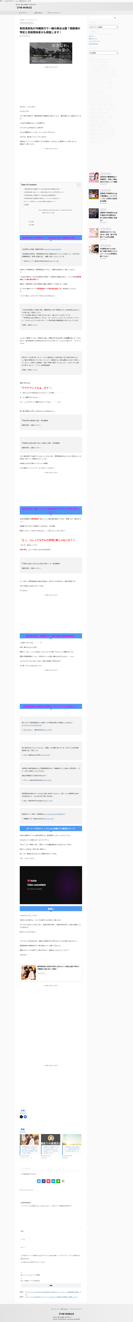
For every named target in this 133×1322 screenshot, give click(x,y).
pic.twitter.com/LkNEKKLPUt (55, 814)
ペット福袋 (108, 96)
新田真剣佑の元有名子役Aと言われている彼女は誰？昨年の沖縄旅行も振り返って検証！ (57, 211)
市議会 (100, 108)
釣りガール (103, 129)
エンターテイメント (27, 1190)
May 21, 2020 (47, 730)
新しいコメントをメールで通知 (30, 1275)
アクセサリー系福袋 (109, 71)
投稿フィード (93, 38)
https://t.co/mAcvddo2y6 (52, 249)
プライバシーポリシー (54, 13)
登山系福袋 (93, 125)
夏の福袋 (103, 104)
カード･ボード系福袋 (96, 75)
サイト (23, 1247)
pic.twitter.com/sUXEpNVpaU (32, 725)
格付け (103, 117)
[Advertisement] (51, 86)
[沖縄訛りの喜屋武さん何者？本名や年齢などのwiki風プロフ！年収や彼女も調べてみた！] (50, 1139)
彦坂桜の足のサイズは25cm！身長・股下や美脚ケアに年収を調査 (108, 234)
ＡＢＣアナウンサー (105, 138)
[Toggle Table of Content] (77, 185)
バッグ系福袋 (107, 83)
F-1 (91, 62)
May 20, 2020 (45, 755)
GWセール (98, 62)
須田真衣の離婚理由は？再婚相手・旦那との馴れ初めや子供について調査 (108, 179)
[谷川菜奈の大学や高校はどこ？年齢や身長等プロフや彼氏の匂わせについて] (71, 1139)
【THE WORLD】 (24, 7)
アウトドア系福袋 (95, 71)
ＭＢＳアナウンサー (96, 142)
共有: (32, 221)
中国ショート (94, 104)
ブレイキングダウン (96, 96)
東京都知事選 (94, 117)
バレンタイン (94, 87)
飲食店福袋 (93, 138)
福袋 (101, 125)
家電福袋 (92, 108)
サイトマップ (22, 13)
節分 (107, 125)
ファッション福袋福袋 (96, 92)
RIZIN (106, 62)
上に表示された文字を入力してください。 (34, 1262)
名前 (22, 1231)
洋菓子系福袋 (94, 121)
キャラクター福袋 (111, 75)
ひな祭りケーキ (104, 66)
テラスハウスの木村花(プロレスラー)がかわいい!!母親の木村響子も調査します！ (51, 1297)
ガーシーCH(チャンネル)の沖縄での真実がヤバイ (40, 201)
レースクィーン (105, 100)
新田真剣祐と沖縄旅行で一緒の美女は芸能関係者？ (41, 195)
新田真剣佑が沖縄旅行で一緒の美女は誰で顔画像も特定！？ (43, 189)
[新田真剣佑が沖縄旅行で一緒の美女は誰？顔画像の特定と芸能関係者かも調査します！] (53, 1181)
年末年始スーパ (110, 108)
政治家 (105, 113)
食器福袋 (110, 134)
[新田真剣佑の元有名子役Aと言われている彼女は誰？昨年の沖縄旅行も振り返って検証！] (29, 1139)
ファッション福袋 (106, 87)
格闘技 (110, 117)
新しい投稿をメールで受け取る (30, 1281)
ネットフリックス (95, 83)
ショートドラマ (94, 79)
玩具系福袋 (104, 121)
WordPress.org (93, 44)
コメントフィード (94, 41)
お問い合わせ (38, 13)
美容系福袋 (93, 129)
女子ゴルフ (112, 104)
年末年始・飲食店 (95, 113)
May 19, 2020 (54, 261)
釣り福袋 (111, 129)
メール (23, 1239)
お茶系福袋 (93, 66)
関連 (32, 225)
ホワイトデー (94, 100)
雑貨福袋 (92, 134)
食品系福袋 (102, 134)
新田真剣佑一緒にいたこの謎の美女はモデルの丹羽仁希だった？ (45, 192)
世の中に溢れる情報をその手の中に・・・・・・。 (66, 1317)
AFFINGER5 (77, 1319)
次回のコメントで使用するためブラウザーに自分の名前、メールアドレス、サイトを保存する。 (51, 1255)
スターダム (105, 79)
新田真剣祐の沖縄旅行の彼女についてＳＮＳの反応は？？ (43, 198)
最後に (27, 204)
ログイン (91, 36)
